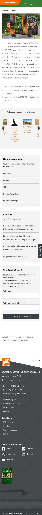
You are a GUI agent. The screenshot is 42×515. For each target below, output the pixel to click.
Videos (5, 187)
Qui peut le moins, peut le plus (15, 256)
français (30, 4)
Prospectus (7, 173)
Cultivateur (24, 340)
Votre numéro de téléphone (13, 303)
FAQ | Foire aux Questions (9, 424)
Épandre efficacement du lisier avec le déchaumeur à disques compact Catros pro (19, 237)
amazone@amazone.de (17, 393)
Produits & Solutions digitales (22, 337)
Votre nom (7, 291)
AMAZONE (5, 337)
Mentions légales (9, 399)
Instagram (11, 454)
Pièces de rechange (10, 201)
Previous (3, 128)
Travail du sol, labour (10, 340)
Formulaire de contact (11, 403)
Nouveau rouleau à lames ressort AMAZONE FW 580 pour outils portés (20, 248)
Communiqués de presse (10, 432)
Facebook (10, 448)
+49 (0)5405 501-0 (17, 386)
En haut (35, 360)
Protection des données (8, 409)
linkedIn (30, 454)
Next (39, 128)
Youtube (10, 459)
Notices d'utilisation (10, 194)
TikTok (30, 448)
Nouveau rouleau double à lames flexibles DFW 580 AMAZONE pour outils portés (19, 227)
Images (6, 180)
